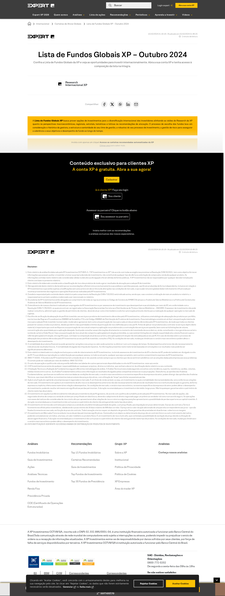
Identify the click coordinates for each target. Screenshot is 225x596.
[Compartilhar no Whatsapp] (120, 104)
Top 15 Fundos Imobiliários (86, 452)
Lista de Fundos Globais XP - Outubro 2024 (108, 23)
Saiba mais (85, 586)
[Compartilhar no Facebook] (104, 104)
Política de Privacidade (128, 467)
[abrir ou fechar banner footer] (217, 580)
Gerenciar (68, 586)
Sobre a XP (121, 452)
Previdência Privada (39, 495)
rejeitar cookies (148, 583)
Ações (31, 467)
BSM (46, 573)
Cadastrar (111, 179)
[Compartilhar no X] (112, 104)
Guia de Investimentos (40, 459)
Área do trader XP (125, 488)
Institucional (122, 459)
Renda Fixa (34, 488)
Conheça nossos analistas (172, 452)
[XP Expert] (41, 5)
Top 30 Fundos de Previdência (87, 481)
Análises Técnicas (37, 474)
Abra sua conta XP (186, 5)
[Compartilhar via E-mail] (136, 104)
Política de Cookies (125, 474)
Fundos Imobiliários (38, 452)
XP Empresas (122, 481)
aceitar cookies (180, 583)
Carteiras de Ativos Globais (68, 23)
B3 (35, 573)
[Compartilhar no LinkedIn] (128, 104)
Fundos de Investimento (41, 481)
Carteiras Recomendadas (85, 459)
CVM (59, 573)
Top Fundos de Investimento (86, 474)
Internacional (42, 23)
